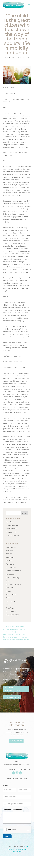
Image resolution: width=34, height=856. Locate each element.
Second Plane (11, 594)
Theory (8, 605)
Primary (9, 591)
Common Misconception (12, 689)
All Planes (9, 550)
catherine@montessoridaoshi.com (17, 765)
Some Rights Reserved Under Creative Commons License (17, 849)
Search (24, 513)
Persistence (10, 522)
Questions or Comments (12, 810)
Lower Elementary (12, 578)
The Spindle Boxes (12, 535)
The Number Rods (12, 525)
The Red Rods (11, 532)
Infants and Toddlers (14, 571)
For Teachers (11, 567)
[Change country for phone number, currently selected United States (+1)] (5, 804)
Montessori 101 (12, 697)
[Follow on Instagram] (17, 772)
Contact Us (16, 741)
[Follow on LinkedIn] (20, 772)
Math (8, 581)
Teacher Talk (11, 601)
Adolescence (11, 547)
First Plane (9, 561)
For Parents (10, 564)
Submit (7, 836)
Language (10, 574)
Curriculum (10, 557)
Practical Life (10, 588)
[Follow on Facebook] (13, 772)
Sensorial (9, 598)
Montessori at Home (13, 584)
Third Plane (10, 608)
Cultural (9, 554)
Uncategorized (21, 57)
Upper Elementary (12, 615)
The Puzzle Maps (12, 529)
